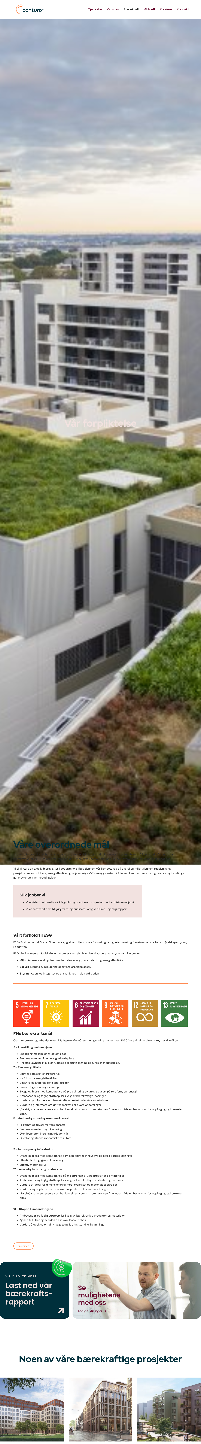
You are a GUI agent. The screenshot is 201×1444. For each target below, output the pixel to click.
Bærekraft (131, 9)
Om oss (113, 9)
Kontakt (183, 9)
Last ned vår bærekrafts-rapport (29, 1293)
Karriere (166, 9)
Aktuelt (149, 9)
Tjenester (95, 9)
